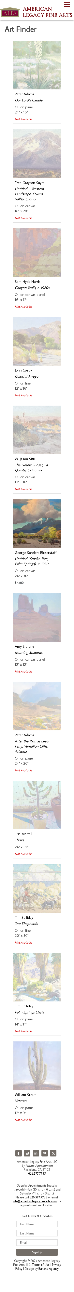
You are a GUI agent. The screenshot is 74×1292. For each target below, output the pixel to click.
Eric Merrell (23, 833)
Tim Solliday (24, 917)
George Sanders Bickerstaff (36, 552)
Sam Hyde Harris (27, 281)
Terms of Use (41, 1265)
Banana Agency (48, 1269)
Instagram (27, 1153)
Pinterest (44, 1153)
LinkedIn (36, 1153)
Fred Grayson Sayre (29, 182)
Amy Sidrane (24, 646)
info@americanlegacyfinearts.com (35, 1201)
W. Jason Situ (25, 458)
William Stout (25, 1094)
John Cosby (23, 370)
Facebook (18, 1153)
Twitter (53, 1153)
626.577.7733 (37, 1173)
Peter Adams (24, 93)
